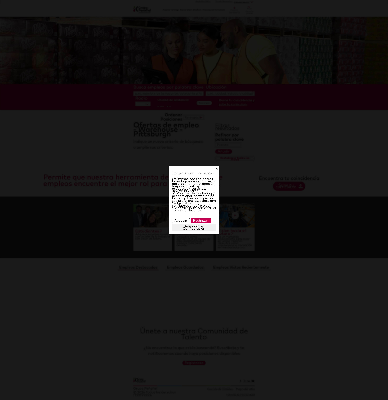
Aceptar (180, 220)
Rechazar (200, 220)
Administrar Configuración (194, 227)
